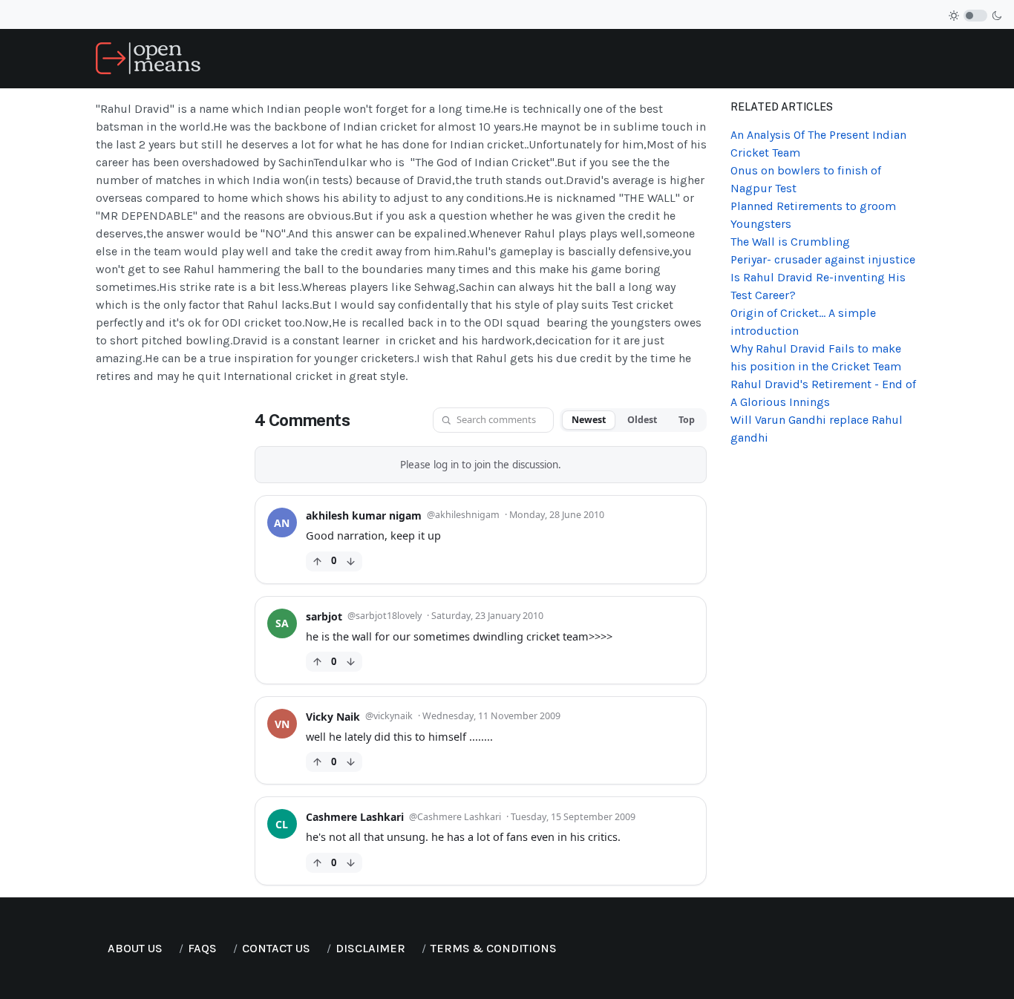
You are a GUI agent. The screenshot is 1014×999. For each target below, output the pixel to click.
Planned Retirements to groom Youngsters (813, 215)
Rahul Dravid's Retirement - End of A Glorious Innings (823, 393)
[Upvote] (317, 561)
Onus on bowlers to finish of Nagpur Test (805, 179)
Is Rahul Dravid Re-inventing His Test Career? (818, 286)
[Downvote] (350, 561)
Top (686, 419)
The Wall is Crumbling (790, 242)
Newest (589, 419)
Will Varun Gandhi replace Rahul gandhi (816, 429)
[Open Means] (148, 57)
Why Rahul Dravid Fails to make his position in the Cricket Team (815, 357)
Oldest (642, 419)
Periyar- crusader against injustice (822, 259)
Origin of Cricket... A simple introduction (803, 322)
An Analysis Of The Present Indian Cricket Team (818, 144)
